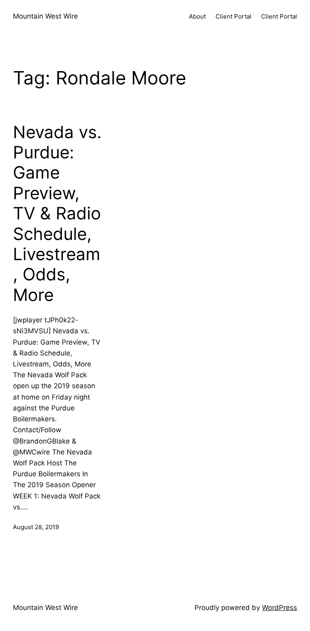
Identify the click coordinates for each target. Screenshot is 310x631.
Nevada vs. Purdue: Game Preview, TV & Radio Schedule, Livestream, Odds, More (57, 213)
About (197, 16)
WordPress (279, 608)
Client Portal (233, 16)
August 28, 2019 (36, 527)
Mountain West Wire (45, 16)
